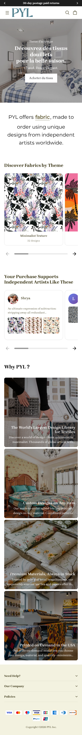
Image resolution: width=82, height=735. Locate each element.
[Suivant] (74, 254)
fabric (42, 117)
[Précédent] (7, 254)
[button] (7, 13)
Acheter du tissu (41, 78)
